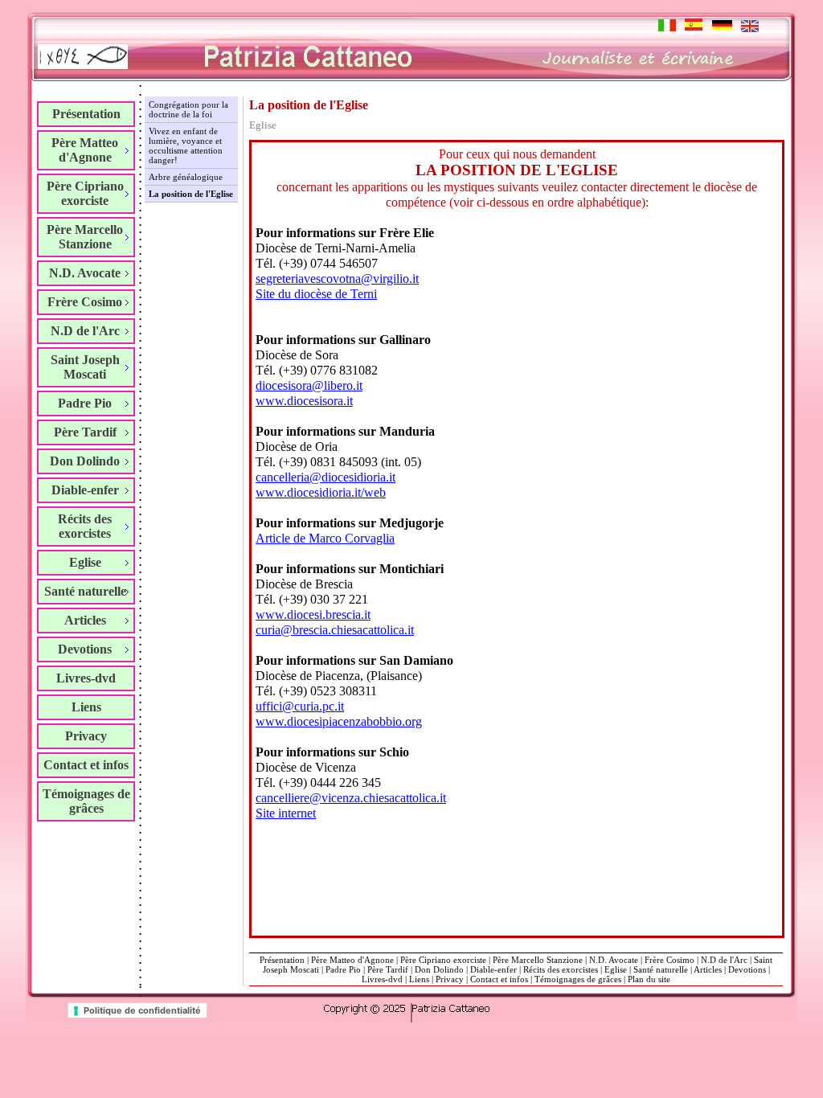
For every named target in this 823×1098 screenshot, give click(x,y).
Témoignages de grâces (86, 801)
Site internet (286, 813)
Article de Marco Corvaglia (325, 538)
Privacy (86, 736)
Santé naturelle (660, 969)
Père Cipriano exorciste (443, 960)
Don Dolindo (439, 969)
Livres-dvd (86, 678)
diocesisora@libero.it (309, 385)
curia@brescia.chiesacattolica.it (335, 630)
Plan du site (649, 979)
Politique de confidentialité (142, 1010)
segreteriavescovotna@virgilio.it (337, 278)
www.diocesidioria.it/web (321, 492)
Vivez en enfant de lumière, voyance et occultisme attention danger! (186, 145)
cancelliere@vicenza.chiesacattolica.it (351, 798)
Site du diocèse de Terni (316, 294)
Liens (86, 707)
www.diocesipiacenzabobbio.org (339, 721)
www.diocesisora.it (304, 401)
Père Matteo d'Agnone (352, 960)
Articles (708, 969)
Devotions (747, 969)
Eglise (615, 969)
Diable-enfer (493, 969)
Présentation (86, 114)
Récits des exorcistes (560, 969)
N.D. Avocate (613, 960)
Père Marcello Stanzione (538, 960)
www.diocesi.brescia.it (313, 614)
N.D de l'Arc (724, 960)
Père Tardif (387, 969)
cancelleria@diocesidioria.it (325, 477)
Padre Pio (343, 969)
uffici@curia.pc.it (300, 706)
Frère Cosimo (669, 960)
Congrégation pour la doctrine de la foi (188, 109)
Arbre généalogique (186, 177)
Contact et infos (86, 765)
